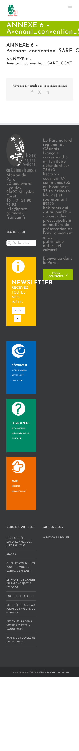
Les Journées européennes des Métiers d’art (19, 542)
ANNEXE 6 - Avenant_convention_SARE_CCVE (39, 61)
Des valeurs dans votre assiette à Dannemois (19, 625)
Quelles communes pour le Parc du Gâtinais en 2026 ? (20, 567)
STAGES (11, 554)
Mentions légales (56, 537)
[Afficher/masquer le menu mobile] (70, 6)
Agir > (19, 486)
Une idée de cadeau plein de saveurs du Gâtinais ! (20, 609)
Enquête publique (19, 596)
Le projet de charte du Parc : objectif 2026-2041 (20, 584)
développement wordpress (54, 672)
